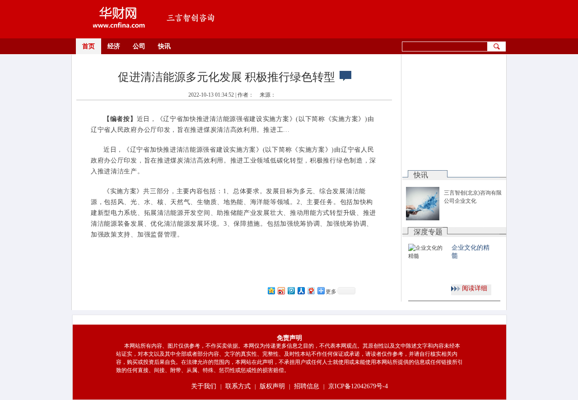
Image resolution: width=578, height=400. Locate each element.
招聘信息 (306, 386)
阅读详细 (474, 288)
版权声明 (272, 386)
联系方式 (238, 386)
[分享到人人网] (301, 290)
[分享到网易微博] (311, 290)
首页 (88, 46)
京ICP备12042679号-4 (358, 386)
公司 (139, 46)
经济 (113, 46)
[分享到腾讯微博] (291, 290)
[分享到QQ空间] (271, 290)
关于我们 (203, 386)
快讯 (164, 46)
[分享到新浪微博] (281, 290)
